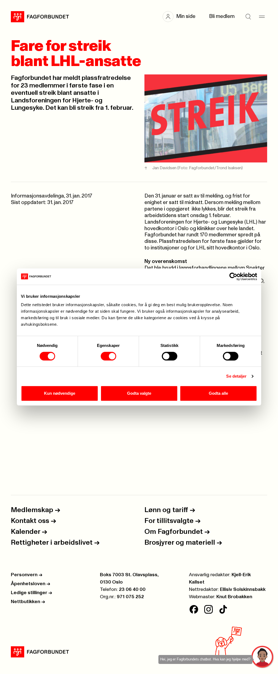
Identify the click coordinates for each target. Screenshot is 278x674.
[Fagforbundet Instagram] (208, 609)
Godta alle (218, 393)
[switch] (108, 356)
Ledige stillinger (31, 592)
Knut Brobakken (234, 596)
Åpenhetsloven (30, 583)
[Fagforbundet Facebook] (194, 609)
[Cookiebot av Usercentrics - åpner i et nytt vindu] (233, 276)
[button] (182, 16)
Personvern (26, 574)
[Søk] (248, 16)
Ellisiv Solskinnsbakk (243, 589)
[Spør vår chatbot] (262, 657)
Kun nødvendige (59, 393)
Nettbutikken (28, 601)
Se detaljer (236, 376)
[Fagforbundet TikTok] (223, 609)
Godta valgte (139, 393)
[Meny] (261, 16)
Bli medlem (222, 16)
